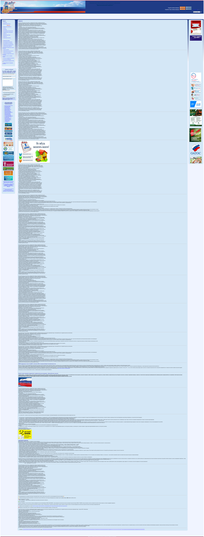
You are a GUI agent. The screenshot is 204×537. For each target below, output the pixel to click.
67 (108, 529)
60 (98, 529)
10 (32, 529)
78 (122, 529)
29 (57, 529)
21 (46, 529)
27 (54, 529)
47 (81, 529)
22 (48, 529)
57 (94, 529)
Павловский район (7, 113)
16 (39, 529)
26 (53, 529)
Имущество (5, 36)
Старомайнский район (8, 116)
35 (65, 529)
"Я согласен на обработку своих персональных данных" (8, 94)
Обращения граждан (6, 40)
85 (131, 529)
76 (120, 529)
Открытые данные (6, 49)
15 (38, 529)
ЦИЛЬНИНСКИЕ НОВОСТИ (7, 46)
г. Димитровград (7, 120)
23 (49, 529)
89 (137, 529)
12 (34, 529)
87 (134, 529)
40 (72, 529)
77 (121, 529)
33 (62, 529)
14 (37, 529)
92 (141, 529)
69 (110, 529)
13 (35, 529)
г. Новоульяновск (7, 121)
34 (64, 529)
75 (118, 529)
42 (74, 529)
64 (104, 529)
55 (92, 529)
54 (90, 529)
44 (77, 529)
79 (124, 529)
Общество (4, 33)
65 (105, 529)
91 (139, 529)
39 (70, 529)
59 (97, 529)
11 (33, 529)
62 (101, 529)
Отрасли (4, 28)
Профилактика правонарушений (8, 44)
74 (117, 529)
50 (85, 529)
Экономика (5, 29)
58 (96, 529)
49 (84, 529)
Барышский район (7, 106)
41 (73, 529)
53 (89, 529)
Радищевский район (8, 114)
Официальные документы (7, 26)
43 (76, 529)
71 (113, 529)
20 (45, 529)
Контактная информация (7, 59)
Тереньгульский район (8, 118)
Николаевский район (8, 111)
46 (80, 529)
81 (126, 529)
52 (88, 529)
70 (112, 529)
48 (82, 529)
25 (52, 529)
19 (44, 529)
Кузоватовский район (8, 109)
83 (129, 529)
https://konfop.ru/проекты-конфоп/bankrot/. (64, 368)
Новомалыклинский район (9, 112)
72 (114, 529)
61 (100, 529)
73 (116, 529)
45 (78, 529)
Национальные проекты (7, 37)
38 (69, 529)
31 (60, 529)
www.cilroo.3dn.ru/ (12, 99)
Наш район (5, 22)
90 (138, 529)
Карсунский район (7, 108)
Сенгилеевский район (8, 115)
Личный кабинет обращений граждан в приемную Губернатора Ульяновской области (8, 185)
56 (93, 529)
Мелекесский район (8, 110)
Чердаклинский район (8, 119)
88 (135, 529)
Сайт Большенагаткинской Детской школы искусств (8, 182)
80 (125, 529)
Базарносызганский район (9, 105)
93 (142, 529)
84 (130, 529)
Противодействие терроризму (8, 43)
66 (106, 529)
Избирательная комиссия (7, 52)
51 (86, 529)
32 (61, 529)
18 (43, 529)
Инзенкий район (7, 107)
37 (68, 529)
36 (66, 529)
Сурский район (7, 117)
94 (143, 529)
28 (56, 529)
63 (102, 529)
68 (109, 529)
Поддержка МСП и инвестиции (8, 32)
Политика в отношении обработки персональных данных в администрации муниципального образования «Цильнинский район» (8, 190)
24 (50, 529)
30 (58, 529)
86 (133, 529)
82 (128, 529)
